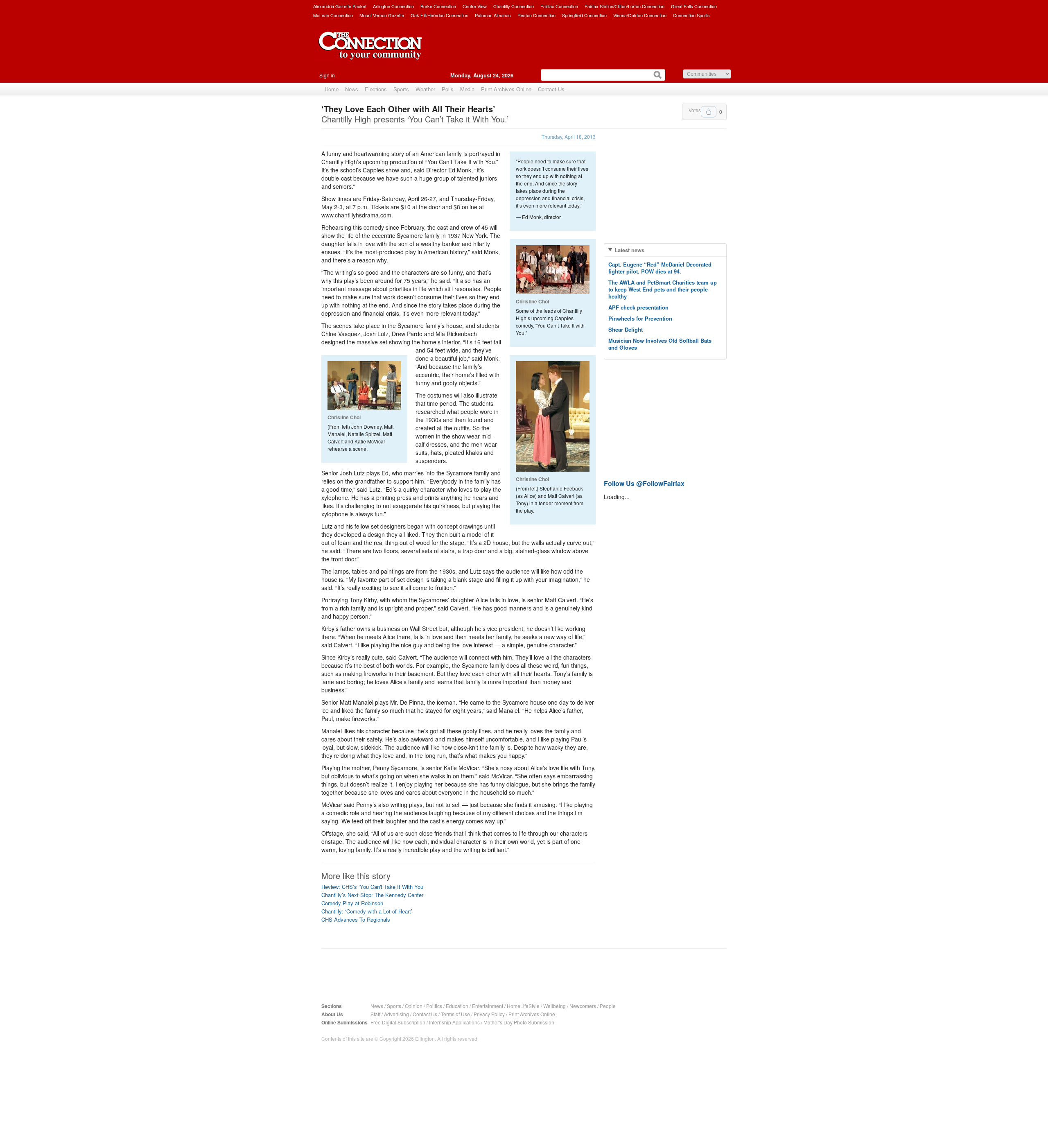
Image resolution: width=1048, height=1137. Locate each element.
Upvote (708, 112)
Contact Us (551, 89)
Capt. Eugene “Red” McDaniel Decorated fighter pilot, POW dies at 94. (659, 267)
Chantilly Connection (513, 6)
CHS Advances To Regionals (355, 919)
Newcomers (582, 1005)
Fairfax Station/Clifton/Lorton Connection (624, 6)
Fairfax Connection (559, 6)
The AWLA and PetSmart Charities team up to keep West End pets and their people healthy (662, 289)
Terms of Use (455, 1013)
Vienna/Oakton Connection (639, 15)
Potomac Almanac (493, 15)
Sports (401, 89)
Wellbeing (554, 1005)
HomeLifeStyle (523, 1005)
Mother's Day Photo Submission (518, 1022)
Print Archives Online (506, 89)
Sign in (327, 75)
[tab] (665, 250)
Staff (375, 1013)
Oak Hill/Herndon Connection (439, 15)
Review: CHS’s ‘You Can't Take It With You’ (373, 887)
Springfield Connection (584, 15)
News (351, 89)
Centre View (475, 6)
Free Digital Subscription (397, 1022)
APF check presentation (638, 307)
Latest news (629, 250)
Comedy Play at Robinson (352, 903)
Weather (425, 89)
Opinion (413, 1005)
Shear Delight (625, 329)
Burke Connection (438, 6)
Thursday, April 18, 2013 (569, 136)
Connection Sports (691, 15)
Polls (448, 89)
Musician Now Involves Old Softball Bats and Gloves (659, 344)
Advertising (396, 1013)
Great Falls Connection (694, 6)
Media (467, 89)
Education (457, 1005)
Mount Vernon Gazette (381, 15)
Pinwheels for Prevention (640, 318)
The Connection (370, 52)
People (608, 1005)
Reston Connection (536, 15)
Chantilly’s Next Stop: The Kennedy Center (372, 895)
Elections (376, 89)
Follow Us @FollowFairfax (644, 483)
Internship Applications (454, 1022)
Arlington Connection (393, 6)
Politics (434, 1005)
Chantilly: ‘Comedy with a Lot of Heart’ (366, 911)
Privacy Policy (489, 1013)
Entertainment (487, 1005)
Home (332, 89)
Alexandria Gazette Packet (339, 6)
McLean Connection (333, 15)
